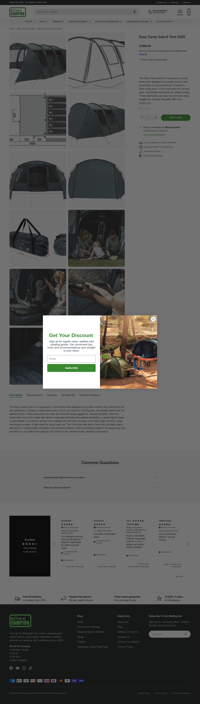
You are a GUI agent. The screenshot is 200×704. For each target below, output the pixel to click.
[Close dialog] (153, 319)
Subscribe (71, 367)
